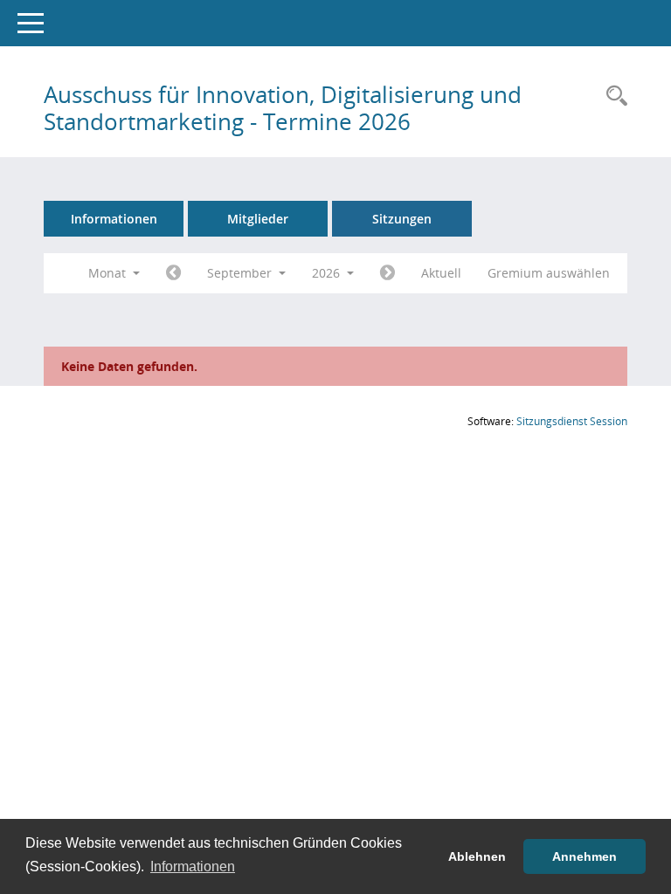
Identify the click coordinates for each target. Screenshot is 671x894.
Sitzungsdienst (571, 421)
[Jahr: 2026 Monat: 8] (173, 273)
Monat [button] (108, 273)
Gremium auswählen (549, 273)
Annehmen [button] (584, 856)
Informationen (114, 218)
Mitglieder (257, 218)
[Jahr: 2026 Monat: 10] (387, 273)
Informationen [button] (192, 866)
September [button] (241, 273)
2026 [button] (327, 273)
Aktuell (441, 273)
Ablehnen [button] (477, 856)
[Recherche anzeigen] (612, 96)
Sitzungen (402, 218)
